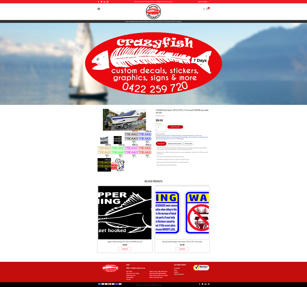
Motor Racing (157, 21)
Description (161, 143)
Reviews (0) (188, 143)
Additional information (175, 143)
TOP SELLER (180, 139)
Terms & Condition (179, 274)
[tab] (161, 144)
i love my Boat (193, 137)
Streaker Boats (164, 139)
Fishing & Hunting (176, 135)
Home (143, 21)
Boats (169, 137)
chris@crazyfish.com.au (138, 268)
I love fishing (184, 137)
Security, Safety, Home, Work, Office (158, 271)
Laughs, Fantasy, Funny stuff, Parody (158, 275)
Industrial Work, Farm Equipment (157, 273)
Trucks (176, 21)
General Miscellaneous (188, 135)
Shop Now (125, 249)
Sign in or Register (202, 2)
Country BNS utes (130, 275)
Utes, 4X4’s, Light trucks (132, 273)
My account (177, 268)
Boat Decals (149, 21)
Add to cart (175, 127)
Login (175, 270)
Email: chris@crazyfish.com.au (133, 21)
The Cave (163, 21)
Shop (180, 21)
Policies (176, 272)
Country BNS (170, 21)
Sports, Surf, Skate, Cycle (155, 277)
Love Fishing (201, 137)
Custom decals (175, 137)
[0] (207, 9)
